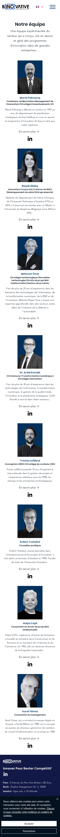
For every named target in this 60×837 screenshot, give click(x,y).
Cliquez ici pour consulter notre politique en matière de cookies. (28, 812)
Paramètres (29, 831)
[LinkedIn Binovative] (5, 774)
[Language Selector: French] (39, 6)
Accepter (29, 823)
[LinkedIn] (30, 138)
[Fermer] (55, 801)
